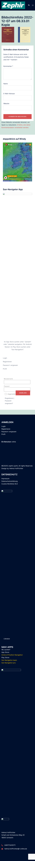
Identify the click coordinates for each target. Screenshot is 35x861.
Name (5, 84)
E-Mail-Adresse (9, 94)
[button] (29, 5)
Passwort (7, 386)
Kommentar (8, 66)
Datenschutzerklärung (9, 481)
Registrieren (7, 362)
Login (5, 358)
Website (6, 103)
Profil (5, 369)
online (8, 442)
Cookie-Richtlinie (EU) (9, 484)
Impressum (5, 479)
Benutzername (8, 379)
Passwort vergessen (10, 365)
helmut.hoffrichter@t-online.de (15, 849)
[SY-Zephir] (13, 5)
